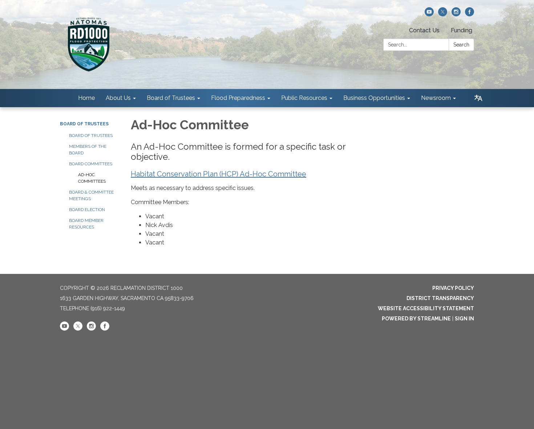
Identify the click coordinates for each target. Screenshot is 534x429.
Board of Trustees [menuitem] (171, 97)
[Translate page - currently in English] (478, 98)
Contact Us (424, 30)
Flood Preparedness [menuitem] (238, 97)
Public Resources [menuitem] (304, 97)
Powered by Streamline (416, 318)
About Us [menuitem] (118, 97)
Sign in (464, 318)
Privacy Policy (453, 288)
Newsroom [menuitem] (436, 97)
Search (461, 45)
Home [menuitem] (86, 97)
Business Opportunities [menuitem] (374, 97)
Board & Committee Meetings (91, 195)
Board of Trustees (84, 123)
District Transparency (440, 298)
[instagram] (456, 14)
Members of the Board (87, 149)
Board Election (87, 209)
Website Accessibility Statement (426, 308)
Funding (461, 30)
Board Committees (90, 163)
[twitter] (442, 14)
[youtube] (429, 14)
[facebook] (469, 14)
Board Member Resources (86, 224)
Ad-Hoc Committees (92, 178)
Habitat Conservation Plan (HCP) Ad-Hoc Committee (218, 174)
